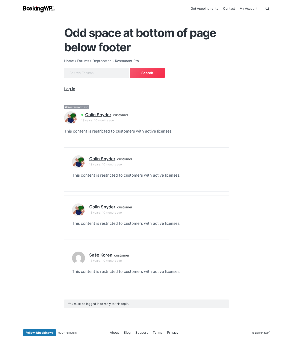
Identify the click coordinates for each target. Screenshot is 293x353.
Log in (69, 89)
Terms (157, 332)
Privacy (172, 332)
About (114, 332)
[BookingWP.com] (39, 9)
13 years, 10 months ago (97, 120)
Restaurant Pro (77, 107)
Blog (127, 332)
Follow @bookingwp (39, 332)
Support (141, 332)
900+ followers (67, 332)
